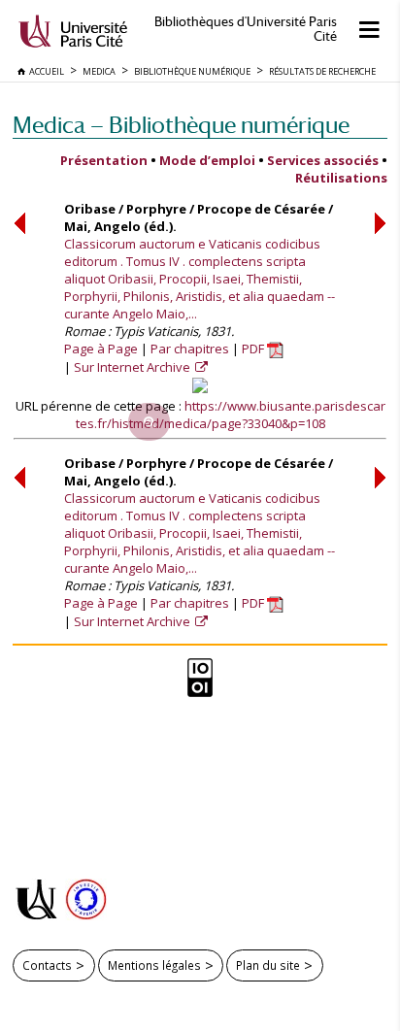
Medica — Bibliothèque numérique (181, 125)
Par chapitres (189, 348)
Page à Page (101, 348)
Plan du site (268, 965)
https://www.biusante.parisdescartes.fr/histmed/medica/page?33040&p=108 (230, 414)
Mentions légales (154, 965)
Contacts (47, 965)
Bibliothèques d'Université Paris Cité (245, 29)
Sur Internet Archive (133, 367)
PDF (254, 348)
